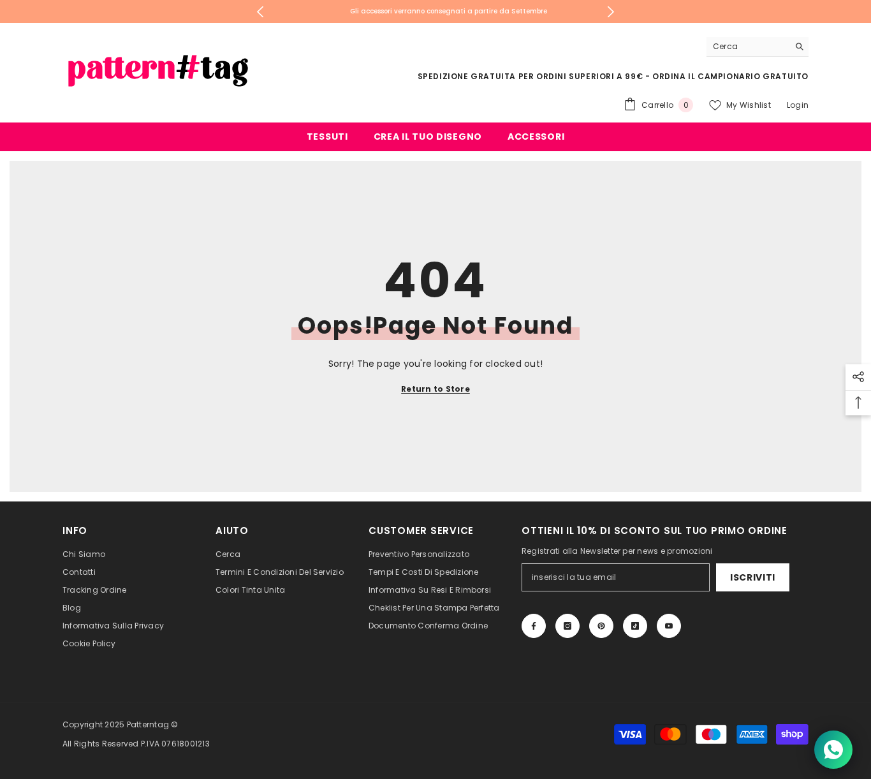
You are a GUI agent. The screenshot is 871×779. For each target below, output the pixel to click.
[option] (435, 11)
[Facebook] (534, 626)
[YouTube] (669, 626)
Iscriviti (752, 577)
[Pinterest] (601, 626)
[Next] (611, 12)
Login (798, 105)
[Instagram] (567, 626)
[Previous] (260, 12)
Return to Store (435, 388)
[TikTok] (635, 626)
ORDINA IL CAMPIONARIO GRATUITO (730, 76)
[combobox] (747, 46)
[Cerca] (757, 47)
